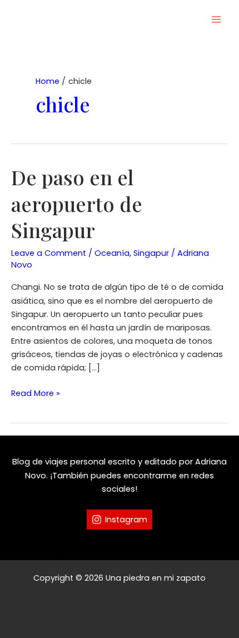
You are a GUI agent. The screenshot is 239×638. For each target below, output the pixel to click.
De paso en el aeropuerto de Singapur (76, 203)
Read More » (35, 393)
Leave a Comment (48, 253)
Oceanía (112, 253)
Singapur (151, 253)
